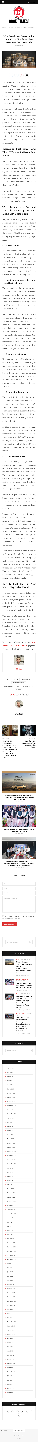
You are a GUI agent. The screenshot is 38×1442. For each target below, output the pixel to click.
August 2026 (10, 1068)
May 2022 (10, 1276)
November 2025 (11, 1105)
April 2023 (10, 1234)
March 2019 (10, 1355)
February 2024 (11, 1193)
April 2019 (10, 1351)
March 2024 (10, 1189)
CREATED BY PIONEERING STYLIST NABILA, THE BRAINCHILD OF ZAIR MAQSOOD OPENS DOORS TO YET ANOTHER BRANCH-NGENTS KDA (9, 749)
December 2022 (11, 1247)
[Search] (28, 2)
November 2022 (11, 1251)
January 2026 (11, 1097)
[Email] (27, 75)
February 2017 (11, 1388)
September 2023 (11, 1214)
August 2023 (10, 1218)
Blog (19, 33)
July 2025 (9, 1122)
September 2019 (11, 1338)
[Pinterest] (22, 75)
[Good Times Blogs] (19, 14)
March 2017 (10, 1384)
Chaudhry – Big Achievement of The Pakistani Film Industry (28, 744)
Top (19, 1438)
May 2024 (10, 1180)
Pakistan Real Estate (12, 686)
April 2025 (10, 1135)
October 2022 (11, 1255)
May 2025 (10, 1130)
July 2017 (9, 1376)
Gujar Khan (26, 679)
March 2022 (10, 1284)
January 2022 (11, 1293)
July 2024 (9, 1172)
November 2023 (11, 1205)
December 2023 (11, 1201)
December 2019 (11, 1334)
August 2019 (10, 1343)
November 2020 (11, 1322)
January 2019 (11, 1363)
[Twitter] (16, 75)
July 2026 (9, 1072)
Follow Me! (19, 1430)
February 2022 (11, 1288)
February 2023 (11, 1243)
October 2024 (11, 1160)
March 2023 (10, 1239)
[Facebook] (11, 75)
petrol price (28, 686)
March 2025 (10, 1139)
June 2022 (10, 1272)
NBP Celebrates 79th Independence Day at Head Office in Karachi (19, 830)
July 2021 (9, 1318)
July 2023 (9, 1222)
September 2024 (11, 1164)
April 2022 (10, 1280)
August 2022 (10, 1264)
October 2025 (11, 1110)
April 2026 (10, 1085)
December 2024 (11, 1151)
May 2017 (10, 1380)
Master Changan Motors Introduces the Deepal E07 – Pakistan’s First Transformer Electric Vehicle (19, 797)
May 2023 (10, 1230)
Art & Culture (20, 1013)
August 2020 (10, 1330)
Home (4, 27)
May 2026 (10, 1081)
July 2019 (9, 1347)
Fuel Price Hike (12, 679)
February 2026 (11, 1093)
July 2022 (9, 1268)
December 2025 (11, 1101)
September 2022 (11, 1259)
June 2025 (10, 1126)
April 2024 (10, 1185)
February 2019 (11, 1359)
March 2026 (10, 1089)
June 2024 (10, 1176)
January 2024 (11, 1197)
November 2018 (11, 1367)
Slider (18, 690)
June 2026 (10, 1076)
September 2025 (11, 1114)
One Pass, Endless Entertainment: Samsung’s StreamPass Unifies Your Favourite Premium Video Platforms (23, 1024)
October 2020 (11, 1326)
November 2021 (11, 1301)
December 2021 (11, 1297)
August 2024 (10, 1168)
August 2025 (10, 1118)
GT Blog (19, 713)
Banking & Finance (22, 979)
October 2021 (11, 1305)
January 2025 (11, 1147)
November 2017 (11, 1372)
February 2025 (11, 1143)
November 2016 (11, 1392)
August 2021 (10, 1313)
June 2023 (10, 1226)
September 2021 (11, 1309)
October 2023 (11, 1209)
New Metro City (18, 683)
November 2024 (11, 1155)
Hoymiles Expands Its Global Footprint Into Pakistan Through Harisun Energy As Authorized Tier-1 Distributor (19, 863)
